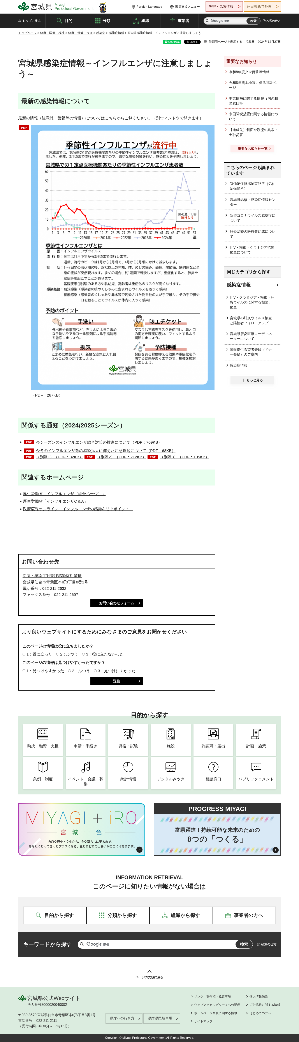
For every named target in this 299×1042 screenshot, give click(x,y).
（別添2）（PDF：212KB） (121, 457)
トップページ (27, 33)
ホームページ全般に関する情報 (215, 1013)
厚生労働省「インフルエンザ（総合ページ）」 (64, 494)
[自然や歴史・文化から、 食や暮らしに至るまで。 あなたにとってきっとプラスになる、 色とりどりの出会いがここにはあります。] (82, 844)
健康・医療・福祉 (52, 33)
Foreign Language (149, 6)
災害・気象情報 (221, 6)
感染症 (100, 33)
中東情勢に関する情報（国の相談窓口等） (253, 101)
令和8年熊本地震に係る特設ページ (252, 85)
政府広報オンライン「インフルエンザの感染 (62, 509)
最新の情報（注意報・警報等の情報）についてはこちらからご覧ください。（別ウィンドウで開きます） (110, 118)
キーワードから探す (47, 944)
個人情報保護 (259, 996)
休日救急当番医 (259, 6)
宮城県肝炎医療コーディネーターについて (251, 336)
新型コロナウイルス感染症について (252, 218)
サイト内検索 (207, 21)
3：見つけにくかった (116, 671)
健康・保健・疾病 (80, 33)
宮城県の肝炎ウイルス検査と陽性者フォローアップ (251, 320)
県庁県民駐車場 (160, 1018)
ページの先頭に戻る (149, 977)
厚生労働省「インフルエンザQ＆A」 (55, 501)
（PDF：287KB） (47, 395)
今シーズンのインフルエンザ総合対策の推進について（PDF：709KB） (99, 442)
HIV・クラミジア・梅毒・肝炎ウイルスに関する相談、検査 (252, 302)
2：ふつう (69, 654)
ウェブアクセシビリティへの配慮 (217, 1005)
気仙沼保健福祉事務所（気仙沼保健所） (252, 186)
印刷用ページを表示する (225, 41)
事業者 (183, 20)
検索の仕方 (273, 20)
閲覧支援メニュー (187, 6)
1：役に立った (39, 654)
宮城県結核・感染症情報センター (252, 202)
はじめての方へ (260, 1013)
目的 (68, 20)
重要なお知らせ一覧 (252, 148)
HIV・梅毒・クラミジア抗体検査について (252, 250)
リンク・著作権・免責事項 (212, 996)
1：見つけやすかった (45, 671)
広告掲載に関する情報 (265, 1005)
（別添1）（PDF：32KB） (59, 457)
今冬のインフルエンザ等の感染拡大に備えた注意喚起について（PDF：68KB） (106, 450)
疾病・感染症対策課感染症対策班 (52, 576)
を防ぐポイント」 (117, 509)
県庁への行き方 (122, 1018)
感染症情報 (116, 33)
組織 (145, 20)
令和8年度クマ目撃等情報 (249, 72)
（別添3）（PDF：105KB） (184, 457)
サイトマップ (203, 1021)
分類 (107, 20)
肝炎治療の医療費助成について (252, 234)
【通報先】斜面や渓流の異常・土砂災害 (253, 132)
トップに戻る (31, 21)
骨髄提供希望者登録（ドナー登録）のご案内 (251, 352)
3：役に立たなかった (105, 654)
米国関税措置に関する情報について (253, 116)
